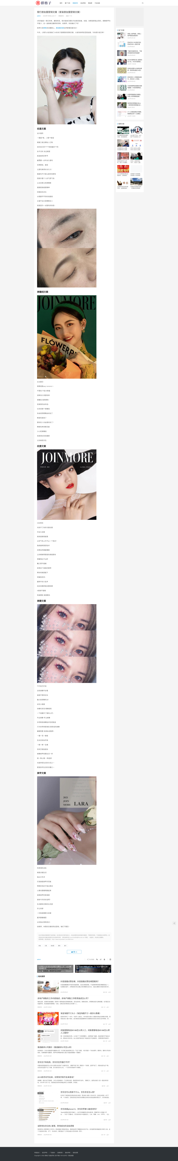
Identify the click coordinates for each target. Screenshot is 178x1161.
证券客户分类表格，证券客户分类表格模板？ (135, 174)
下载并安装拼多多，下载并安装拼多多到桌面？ (134, 52)
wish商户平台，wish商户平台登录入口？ (135, 136)
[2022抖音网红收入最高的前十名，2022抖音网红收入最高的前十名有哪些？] (122, 60)
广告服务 (52, 1152)
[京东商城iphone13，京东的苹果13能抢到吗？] (48, 1114)
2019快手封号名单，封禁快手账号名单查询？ (56, 1077)
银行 (65, 945)
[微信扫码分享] (97, 959)
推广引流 (67, 3)
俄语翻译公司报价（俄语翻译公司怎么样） (55, 1047)
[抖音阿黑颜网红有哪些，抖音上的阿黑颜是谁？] (122, 95)
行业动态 (97, 3)
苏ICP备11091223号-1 (61, 1155)
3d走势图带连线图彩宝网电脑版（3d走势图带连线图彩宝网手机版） (134, 87)
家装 (40, 945)
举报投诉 (36, 1152)
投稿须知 (60, 1152)
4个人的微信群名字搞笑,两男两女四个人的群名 (134, 113)
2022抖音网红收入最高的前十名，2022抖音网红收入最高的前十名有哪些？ (134, 61)
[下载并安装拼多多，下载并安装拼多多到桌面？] (122, 51)
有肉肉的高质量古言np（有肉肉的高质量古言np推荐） (134, 105)
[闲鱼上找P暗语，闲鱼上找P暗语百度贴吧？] (122, 34)
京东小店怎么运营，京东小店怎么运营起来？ (135, 148)
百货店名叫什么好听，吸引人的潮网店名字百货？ (122, 161)
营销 (45, 28)
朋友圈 (58, 28)
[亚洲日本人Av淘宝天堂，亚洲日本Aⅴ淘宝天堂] (122, 42)
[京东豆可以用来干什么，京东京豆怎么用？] (48, 1097)
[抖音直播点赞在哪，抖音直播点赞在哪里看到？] (48, 986)
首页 (61, 3)
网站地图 (71, 1155)
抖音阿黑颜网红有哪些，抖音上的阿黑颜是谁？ (134, 95)
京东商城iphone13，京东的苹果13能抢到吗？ (79, 1109)
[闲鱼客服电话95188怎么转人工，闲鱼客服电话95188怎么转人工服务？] (48, 1035)
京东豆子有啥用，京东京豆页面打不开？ (54, 1062)
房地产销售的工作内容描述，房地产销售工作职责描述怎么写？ (63, 998)
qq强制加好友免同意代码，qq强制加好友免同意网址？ (122, 187)
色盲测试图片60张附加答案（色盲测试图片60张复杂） (134, 70)
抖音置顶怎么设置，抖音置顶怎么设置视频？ (122, 148)
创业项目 (83, 3)
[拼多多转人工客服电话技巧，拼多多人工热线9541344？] (122, 77)
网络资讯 (75, 3)
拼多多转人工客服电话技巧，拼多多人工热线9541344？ (134, 79)
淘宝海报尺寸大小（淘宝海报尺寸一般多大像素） (81, 1013)
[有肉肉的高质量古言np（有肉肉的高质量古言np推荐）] (122, 103)
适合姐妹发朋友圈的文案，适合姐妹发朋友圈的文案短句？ (122, 136)
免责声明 (44, 1152)
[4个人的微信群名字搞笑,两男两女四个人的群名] (122, 112)
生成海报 (91, 959)
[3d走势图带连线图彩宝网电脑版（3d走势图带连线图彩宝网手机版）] (122, 86)
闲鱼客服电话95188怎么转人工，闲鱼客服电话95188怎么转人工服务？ (85, 1031)
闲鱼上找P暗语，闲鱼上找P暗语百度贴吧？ (134, 34)
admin (39, 16)
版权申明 (67, 1152)
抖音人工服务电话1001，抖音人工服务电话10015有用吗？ (135, 161)
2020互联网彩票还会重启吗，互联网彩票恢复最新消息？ (122, 174)
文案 (62, 28)
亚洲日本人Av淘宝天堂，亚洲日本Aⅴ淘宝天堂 (134, 43)
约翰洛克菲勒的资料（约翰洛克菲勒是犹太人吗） (135, 187)
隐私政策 (75, 1152)
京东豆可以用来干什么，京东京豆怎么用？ (78, 1092)
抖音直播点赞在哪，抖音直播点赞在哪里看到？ (80, 981)
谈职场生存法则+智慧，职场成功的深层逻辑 (56, 1126)
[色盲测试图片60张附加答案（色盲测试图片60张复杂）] (122, 68)
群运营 (90, 3)
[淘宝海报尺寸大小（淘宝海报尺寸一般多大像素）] (48, 1018)
